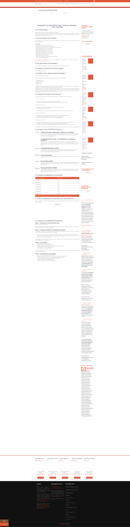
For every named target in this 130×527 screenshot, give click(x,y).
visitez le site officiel (85, 34)
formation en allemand (42, 505)
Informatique (81, 3)
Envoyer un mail (68, 519)
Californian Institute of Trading (58, 488)
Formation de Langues (60, 3)
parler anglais (46, 498)
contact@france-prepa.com (40, 474)
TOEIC (48, 499)
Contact (93, 3)
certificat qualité (84, 37)
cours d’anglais (39, 488)
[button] (94, 1)
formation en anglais (40, 497)
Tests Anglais (68, 3)
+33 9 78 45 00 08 (73, 490)
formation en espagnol (46, 504)
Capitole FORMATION (65, 524)
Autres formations (87, 3)
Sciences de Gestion (74, 3)
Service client (93, 5)
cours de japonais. (42, 508)
